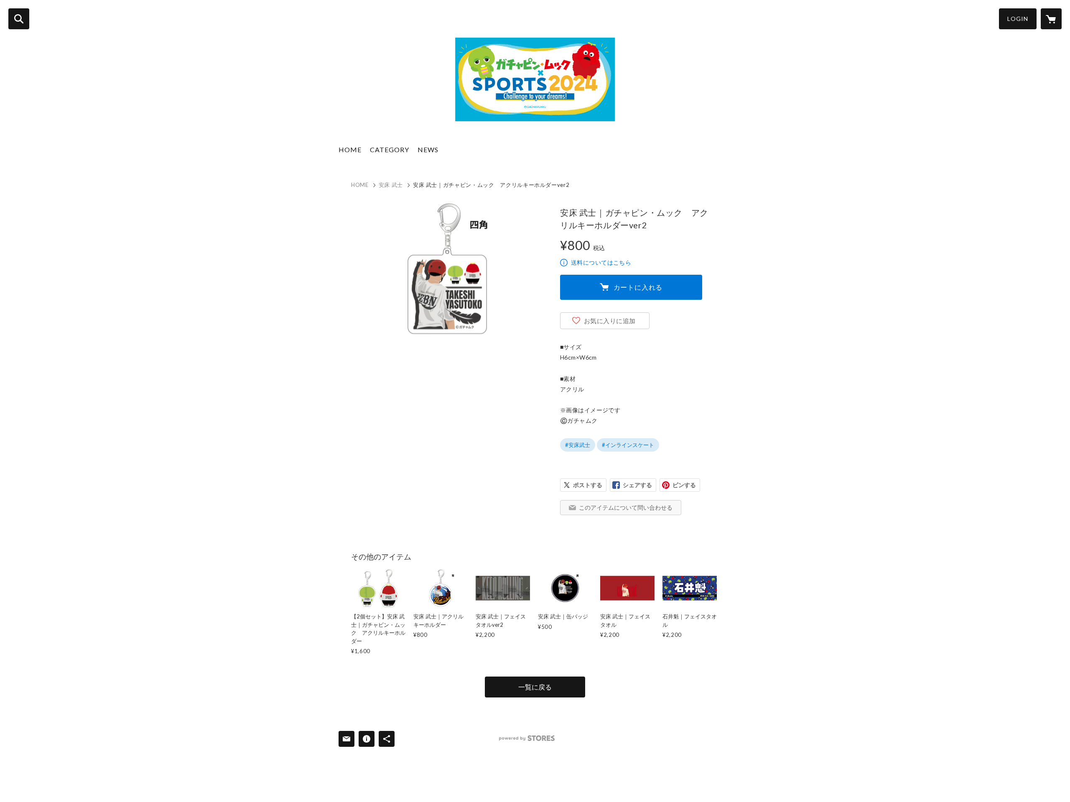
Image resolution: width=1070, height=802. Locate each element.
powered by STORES (526, 738)
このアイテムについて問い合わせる (626, 507)
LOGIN (1017, 18)
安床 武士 (391, 184)
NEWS (428, 149)
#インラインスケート (628, 445)
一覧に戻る (535, 687)
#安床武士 (577, 445)
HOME (350, 149)
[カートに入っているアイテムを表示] (1051, 18)
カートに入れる (638, 287)
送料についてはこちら (601, 262)
